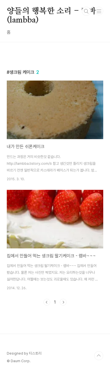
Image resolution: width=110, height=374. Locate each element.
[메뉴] (99, 11)
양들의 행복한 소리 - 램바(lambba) (51, 11)
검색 (86, 11)
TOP (98, 355)
